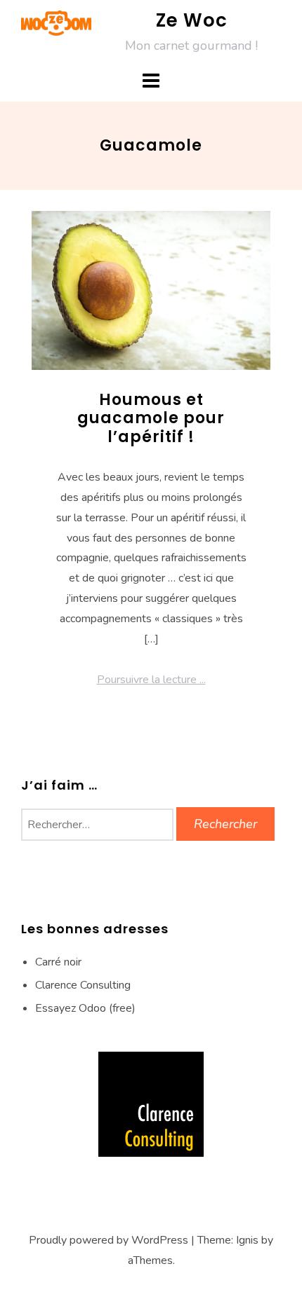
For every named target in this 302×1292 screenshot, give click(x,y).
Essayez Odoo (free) (85, 1008)
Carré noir (58, 962)
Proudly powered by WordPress (108, 1240)
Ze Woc (192, 20)
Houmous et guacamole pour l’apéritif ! (151, 418)
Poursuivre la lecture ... (151, 679)
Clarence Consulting (83, 985)
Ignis (247, 1240)
